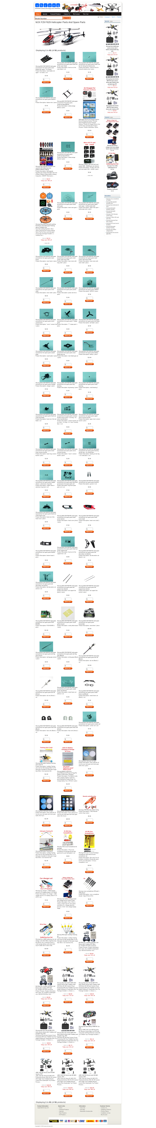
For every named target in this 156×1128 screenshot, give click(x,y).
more (111, 21)
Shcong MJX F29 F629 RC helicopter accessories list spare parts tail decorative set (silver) (46, 584)
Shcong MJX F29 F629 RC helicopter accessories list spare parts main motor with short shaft (89, 258)
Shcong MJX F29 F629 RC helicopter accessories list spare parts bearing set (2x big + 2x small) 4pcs (89, 450)
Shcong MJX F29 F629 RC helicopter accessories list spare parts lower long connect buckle (46, 450)
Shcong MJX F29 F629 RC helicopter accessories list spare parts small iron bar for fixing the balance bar (89, 64)
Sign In (113, 17)
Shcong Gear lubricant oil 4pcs (44, 811)
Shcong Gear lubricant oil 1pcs (87, 761)
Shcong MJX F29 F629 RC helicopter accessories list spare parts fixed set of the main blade (67, 64)
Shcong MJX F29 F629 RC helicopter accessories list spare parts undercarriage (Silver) (67, 154)
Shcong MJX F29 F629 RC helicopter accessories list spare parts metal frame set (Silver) (67, 689)
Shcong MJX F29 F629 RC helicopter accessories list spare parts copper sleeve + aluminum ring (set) (46, 482)
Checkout (107, 17)
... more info (89, 175)
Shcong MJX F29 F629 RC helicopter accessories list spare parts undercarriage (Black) (67, 103)
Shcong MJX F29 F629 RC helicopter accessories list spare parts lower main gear (67, 204)
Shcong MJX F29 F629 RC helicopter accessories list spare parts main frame (46, 258)
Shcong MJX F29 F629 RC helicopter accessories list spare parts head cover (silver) (67, 517)
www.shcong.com (48, 1126)
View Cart (85, 14)
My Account (76, 14)
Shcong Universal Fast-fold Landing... (112, 221)
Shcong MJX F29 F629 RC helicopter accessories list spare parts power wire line (67, 289)
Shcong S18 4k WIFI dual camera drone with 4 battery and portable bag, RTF (112, 49)
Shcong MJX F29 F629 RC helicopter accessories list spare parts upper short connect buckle (89, 416)
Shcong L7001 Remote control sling (89, 810)
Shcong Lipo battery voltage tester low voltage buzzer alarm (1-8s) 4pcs (112, 147)
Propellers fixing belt (112, 189)
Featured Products (55, 14)
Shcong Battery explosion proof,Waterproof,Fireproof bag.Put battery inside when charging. (67, 773)
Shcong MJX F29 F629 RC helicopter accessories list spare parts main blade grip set (67, 353)
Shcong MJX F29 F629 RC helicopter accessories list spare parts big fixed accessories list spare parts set (67, 482)
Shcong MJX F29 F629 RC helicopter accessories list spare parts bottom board (46, 552)
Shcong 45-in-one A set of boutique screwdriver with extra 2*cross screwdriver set (88, 854)
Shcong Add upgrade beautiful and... (111, 202)
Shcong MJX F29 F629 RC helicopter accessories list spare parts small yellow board (67, 622)
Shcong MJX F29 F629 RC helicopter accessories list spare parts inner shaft (46, 289)
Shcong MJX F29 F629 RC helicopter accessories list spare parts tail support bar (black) (67, 587)
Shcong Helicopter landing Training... (110, 208)
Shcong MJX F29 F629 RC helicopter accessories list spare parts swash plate (46, 353)
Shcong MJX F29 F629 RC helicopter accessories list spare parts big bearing (67, 384)
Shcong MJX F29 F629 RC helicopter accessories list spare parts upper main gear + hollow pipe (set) (89, 204)
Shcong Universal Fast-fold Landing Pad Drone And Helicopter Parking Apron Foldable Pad (46, 226)
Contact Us (67, 14)
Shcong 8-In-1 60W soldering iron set (46, 939)
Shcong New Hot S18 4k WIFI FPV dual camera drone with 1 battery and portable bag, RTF (46, 1032)
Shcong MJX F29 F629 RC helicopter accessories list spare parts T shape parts (67, 321)
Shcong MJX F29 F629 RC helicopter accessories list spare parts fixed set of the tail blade (46, 416)
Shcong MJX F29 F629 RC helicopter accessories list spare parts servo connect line (46, 321)
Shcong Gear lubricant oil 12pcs (66, 811)
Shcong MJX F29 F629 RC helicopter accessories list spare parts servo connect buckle (67, 450)
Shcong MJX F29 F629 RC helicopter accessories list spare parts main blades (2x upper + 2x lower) (46, 68)
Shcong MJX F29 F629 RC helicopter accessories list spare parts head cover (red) (89, 517)
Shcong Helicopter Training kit (44, 851)
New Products (63, 1113)
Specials (45, 14)
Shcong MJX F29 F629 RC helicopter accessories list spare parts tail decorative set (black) (89, 552)
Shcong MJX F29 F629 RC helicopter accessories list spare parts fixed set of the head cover (46, 514)
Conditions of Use (105, 1113)
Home (38, 14)
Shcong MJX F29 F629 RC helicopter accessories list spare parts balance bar (46, 99)
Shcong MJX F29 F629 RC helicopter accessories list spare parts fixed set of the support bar (67, 549)
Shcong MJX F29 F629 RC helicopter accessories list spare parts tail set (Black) (89, 657)
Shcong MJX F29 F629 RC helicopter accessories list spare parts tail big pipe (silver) (46, 654)
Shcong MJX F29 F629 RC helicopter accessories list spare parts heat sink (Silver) (67, 727)
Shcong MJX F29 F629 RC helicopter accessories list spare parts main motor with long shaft (67, 258)
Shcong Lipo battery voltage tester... (111, 230)
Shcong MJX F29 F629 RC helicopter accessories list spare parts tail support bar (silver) (89, 587)
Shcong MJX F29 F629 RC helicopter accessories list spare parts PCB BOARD (46, 622)
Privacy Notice (105, 1111)
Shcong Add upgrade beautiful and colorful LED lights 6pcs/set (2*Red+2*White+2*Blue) (45, 168)
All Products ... (63, 1114)
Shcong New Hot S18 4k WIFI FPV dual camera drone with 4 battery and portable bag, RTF (67, 1034)
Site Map (82, 1109)
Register (119, 17)
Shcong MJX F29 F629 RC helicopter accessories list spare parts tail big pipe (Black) (67, 654)
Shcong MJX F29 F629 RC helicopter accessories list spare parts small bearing (89, 384)
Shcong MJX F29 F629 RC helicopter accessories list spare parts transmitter (89, 622)
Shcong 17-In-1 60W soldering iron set (112, 166)
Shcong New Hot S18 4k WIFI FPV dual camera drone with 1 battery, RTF (112, 107)
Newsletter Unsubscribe (86, 1111)
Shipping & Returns (106, 1109)
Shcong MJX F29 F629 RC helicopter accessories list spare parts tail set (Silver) (46, 692)
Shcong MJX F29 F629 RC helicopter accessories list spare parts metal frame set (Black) (89, 692)
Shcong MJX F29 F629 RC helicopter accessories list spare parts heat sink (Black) (46, 727)
